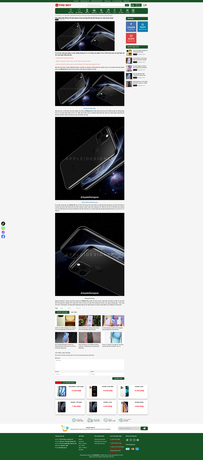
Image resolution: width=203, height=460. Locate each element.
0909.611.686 (64, 445)
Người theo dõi (142, 28)
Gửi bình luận (118, 378)
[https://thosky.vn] (70, 5)
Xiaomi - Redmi (83, 443)
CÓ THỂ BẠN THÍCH (68, 382)
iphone (69, 308)
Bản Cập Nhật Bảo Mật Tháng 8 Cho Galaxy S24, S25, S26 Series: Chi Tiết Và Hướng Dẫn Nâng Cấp (65, 346)
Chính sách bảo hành (96, 1)
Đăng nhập (126, 1)
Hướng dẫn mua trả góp (100, 441)
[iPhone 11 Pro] (93, 407)
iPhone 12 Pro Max (107, 386)
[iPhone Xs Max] (124, 407)
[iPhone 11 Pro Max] (61, 407)
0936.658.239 (113, 452)
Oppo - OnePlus (83, 447)
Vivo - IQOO (82, 445)
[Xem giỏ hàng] (144, 5)
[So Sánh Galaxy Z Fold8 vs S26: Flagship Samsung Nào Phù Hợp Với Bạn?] (113, 320)
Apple (112, 53)
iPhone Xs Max (139, 402)
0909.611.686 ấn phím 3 (116, 448)
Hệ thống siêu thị (85, 1)
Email (92, 371)
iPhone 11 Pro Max (76, 402)
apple (61, 308)
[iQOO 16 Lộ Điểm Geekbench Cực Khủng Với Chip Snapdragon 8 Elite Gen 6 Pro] (66, 320)
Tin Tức (127, 12)
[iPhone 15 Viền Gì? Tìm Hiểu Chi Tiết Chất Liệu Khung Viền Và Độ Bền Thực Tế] (113, 337)
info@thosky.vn (63, 447)
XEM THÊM (74, 312)
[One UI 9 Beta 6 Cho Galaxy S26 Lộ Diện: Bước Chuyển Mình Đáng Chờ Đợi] (90, 320)
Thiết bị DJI (94, 12)
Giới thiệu (76, 1)
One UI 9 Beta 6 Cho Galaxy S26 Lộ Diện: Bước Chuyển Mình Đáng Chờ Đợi (140, 60)
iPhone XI (78, 308)
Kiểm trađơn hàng (138, 5)
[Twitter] (127, 440)
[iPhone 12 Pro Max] (93, 391)
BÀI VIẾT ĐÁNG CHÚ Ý (133, 47)
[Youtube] (137, 440)
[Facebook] (130, 440)
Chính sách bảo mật (99, 443)
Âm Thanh (108, 12)
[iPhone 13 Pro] (124, 391)
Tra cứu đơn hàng (116, 1)
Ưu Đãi (133, 12)
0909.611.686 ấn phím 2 (116, 444)
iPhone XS (74, 113)
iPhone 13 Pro (139, 386)
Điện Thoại (70, 12)
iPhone (102, 53)
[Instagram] (134, 440)
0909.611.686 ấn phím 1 (116, 441)
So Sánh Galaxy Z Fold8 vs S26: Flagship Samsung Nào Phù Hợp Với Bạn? (140, 67)
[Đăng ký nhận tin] (144, 428)
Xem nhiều (131, 18)
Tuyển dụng (107, 1)
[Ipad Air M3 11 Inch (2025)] (61, 391)
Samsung (81, 441)
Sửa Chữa (121, 12)
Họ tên (57, 371)
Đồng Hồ (87, 12)
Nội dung (57, 358)
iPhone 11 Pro (107, 402)
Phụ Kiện (101, 12)
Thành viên (131, 28)
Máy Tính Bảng (79, 12)
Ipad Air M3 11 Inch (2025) (76, 386)
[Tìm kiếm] (127, 5)
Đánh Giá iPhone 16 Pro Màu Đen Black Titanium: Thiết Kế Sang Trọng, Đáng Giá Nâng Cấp (89, 346)
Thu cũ (114, 12)
